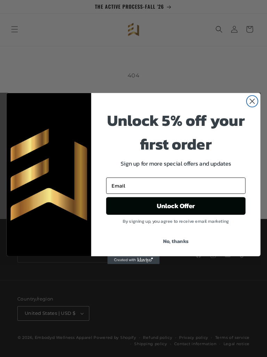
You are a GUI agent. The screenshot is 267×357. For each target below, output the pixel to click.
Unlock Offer (176, 206)
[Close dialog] (252, 101)
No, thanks (176, 241)
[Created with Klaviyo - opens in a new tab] (133, 260)
